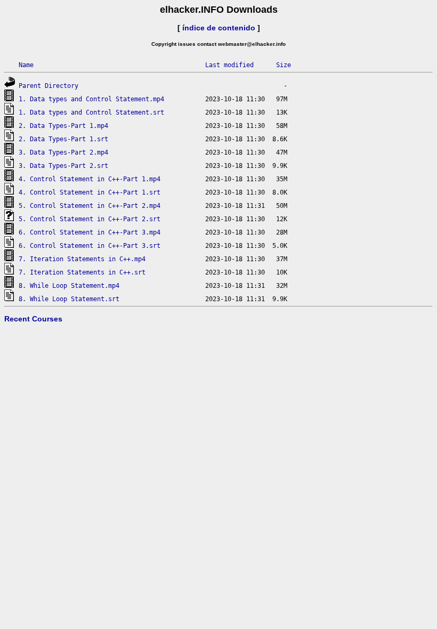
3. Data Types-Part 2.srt (63, 166)
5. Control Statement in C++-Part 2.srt (89, 219)
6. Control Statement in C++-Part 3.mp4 (89, 232)
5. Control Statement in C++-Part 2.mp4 (89, 205)
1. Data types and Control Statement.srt (91, 112)
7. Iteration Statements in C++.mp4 (82, 259)
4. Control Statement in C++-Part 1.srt (89, 192)
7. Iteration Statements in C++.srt (82, 272)
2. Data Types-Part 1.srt (63, 139)
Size (283, 65)
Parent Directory (48, 86)
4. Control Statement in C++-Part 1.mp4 (89, 179)
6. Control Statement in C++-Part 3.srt (89, 245)
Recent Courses (33, 318)
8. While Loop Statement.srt (69, 299)
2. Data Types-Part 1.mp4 (63, 126)
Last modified (229, 65)
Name (26, 65)
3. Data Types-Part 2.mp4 (63, 152)
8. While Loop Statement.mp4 (69, 285)
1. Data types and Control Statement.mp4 (91, 99)
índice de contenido (218, 27)
